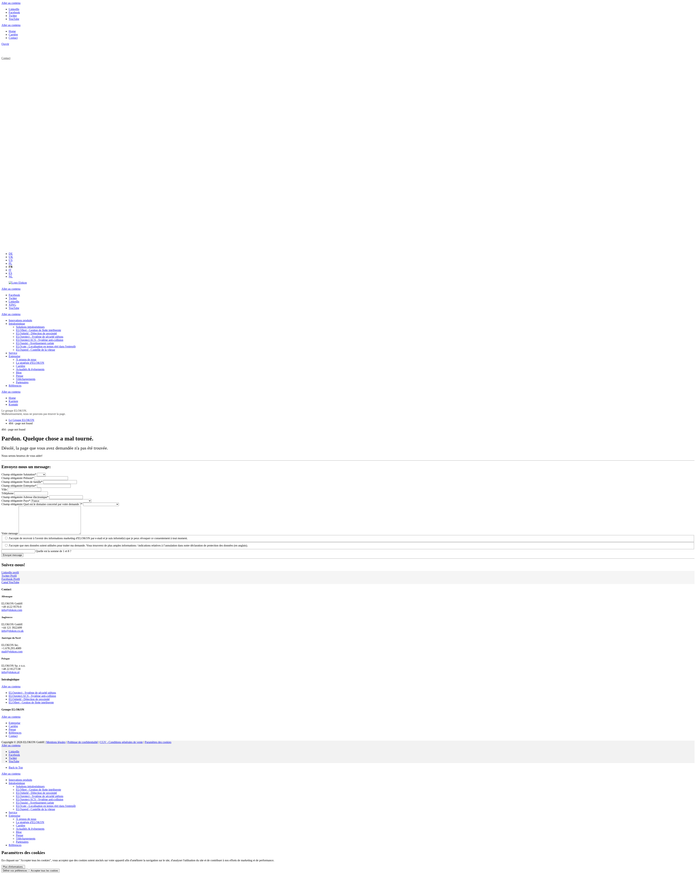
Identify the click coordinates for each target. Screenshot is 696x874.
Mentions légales (55, 742)
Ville (4, 489)
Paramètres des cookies (158, 742)
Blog (19, 832)
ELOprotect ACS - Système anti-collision (39, 799)
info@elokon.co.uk (12, 630)
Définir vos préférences (15, 870)
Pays (15, 500)
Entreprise (18, 485)
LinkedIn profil (10, 572)
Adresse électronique (25, 497)
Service (13, 812)
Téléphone (7, 493)
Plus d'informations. (13, 866)
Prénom (17, 478)
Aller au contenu (10, 3)
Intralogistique (17, 783)
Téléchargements (25, 838)
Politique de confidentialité (82, 742)
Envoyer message (12, 555)
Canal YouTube (10, 582)
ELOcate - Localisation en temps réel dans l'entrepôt (46, 805)
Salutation (18, 474)
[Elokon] (18, 282)
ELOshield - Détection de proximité (36, 792)
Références (15, 845)
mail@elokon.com (11, 651)
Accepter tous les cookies (44, 870)
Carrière (20, 825)
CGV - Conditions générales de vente (121, 742)
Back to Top (16, 767)
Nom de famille (22, 481)
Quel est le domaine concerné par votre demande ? (41, 504)
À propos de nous (26, 819)
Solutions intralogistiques (30, 786)
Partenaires (22, 841)
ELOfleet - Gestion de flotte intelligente (38, 789)
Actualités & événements (30, 828)
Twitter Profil (9, 575)
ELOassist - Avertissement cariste (35, 802)
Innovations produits (20, 779)
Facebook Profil (10, 579)
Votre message (10, 533)
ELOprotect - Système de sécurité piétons (39, 796)
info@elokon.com (11, 610)
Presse (19, 835)
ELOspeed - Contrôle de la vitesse (35, 809)
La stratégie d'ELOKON (30, 822)
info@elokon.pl (10, 672)
